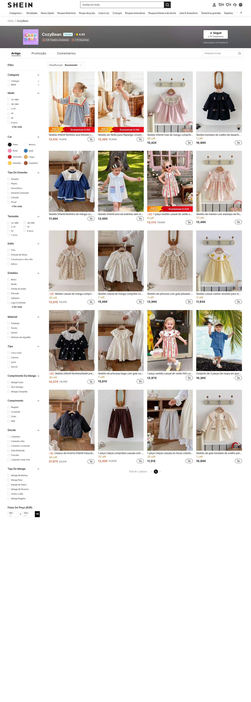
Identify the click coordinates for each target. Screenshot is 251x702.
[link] (221, 5)
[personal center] (214, 5)
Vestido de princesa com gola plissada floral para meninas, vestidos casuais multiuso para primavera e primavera (170, 293)
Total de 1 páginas (138, 471)
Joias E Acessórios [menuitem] (189, 13)
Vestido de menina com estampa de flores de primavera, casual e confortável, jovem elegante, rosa (219, 214)
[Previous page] (152, 472)
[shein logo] (20, 4)
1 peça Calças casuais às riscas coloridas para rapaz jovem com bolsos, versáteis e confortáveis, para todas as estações (170, 453)
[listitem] (56, 40)
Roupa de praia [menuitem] (87, 13)
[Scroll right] (241, 13)
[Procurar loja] (239, 53)
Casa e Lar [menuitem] (103, 13)
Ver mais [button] (17, 127)
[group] (24, 81)
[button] (235, 5)
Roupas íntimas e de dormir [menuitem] (162, 13)
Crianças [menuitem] (117, 13)
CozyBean (51, 34)
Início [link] (10, 21)
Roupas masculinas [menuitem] (135, 13)
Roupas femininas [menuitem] (66, 13)
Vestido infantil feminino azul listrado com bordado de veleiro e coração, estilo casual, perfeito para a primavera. (72, 134)
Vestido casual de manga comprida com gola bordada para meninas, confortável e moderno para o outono (121, 293)
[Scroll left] (237, 13)
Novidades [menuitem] (31, 13)
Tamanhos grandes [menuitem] (211, 13)
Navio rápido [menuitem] (47, 13)
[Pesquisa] (167, 5)
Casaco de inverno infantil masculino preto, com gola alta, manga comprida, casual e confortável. (72, 453)
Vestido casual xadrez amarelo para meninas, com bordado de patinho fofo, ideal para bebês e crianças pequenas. (219, 293)
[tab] (16, 53)
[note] (72, 129)
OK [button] (37, 514)
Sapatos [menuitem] (228, 13)
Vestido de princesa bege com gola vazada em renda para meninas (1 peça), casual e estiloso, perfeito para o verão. (121, 373)
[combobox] (66, 65)
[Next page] (160, 472)
